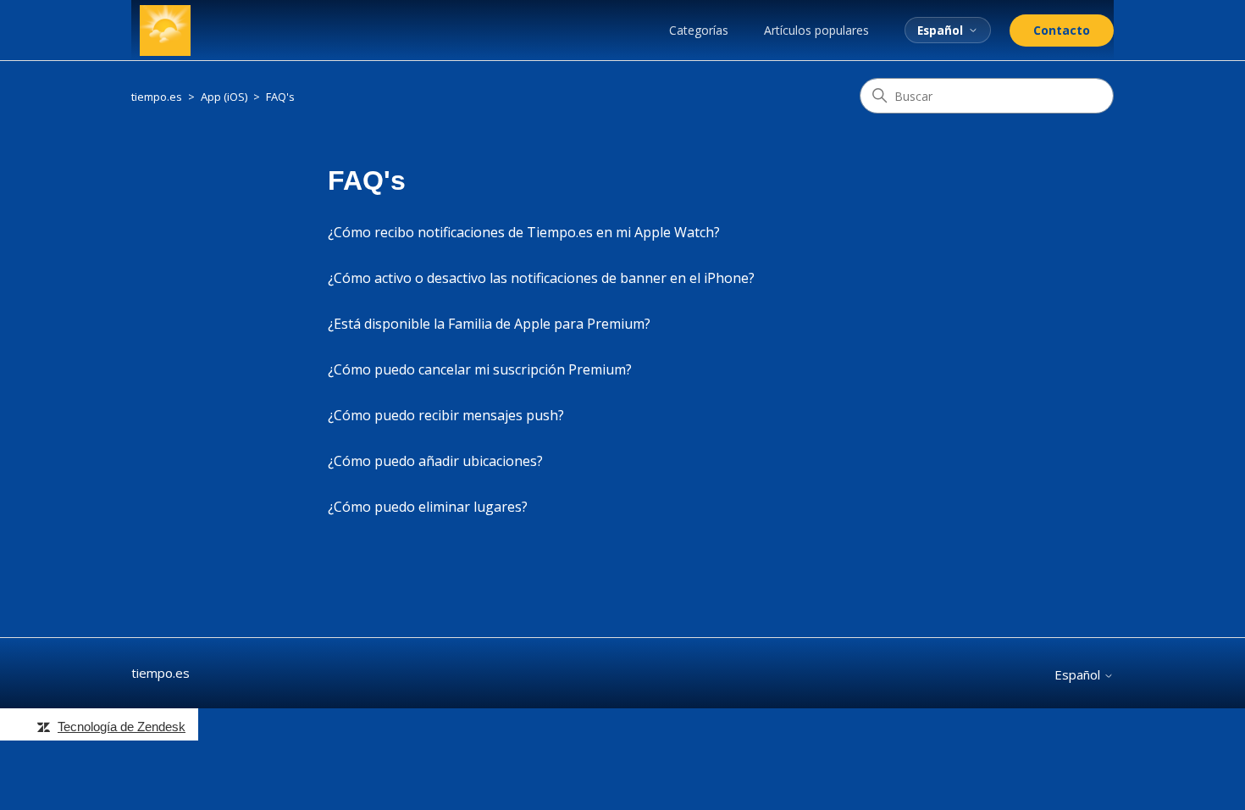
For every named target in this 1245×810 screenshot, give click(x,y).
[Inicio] (165, 30)
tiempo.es (156, 96)
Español (940, 30)
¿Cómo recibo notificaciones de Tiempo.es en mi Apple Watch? (524, 232)
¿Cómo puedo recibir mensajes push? (446, 415)
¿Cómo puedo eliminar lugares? (428, 506)
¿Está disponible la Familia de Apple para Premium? (489, 323)
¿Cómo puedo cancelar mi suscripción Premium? (480, 369)
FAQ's (280, 96)
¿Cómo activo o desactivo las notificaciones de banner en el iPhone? (541, 278)
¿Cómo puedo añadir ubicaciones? (435, 461)
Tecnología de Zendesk (121, 726)
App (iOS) (224, 96)
